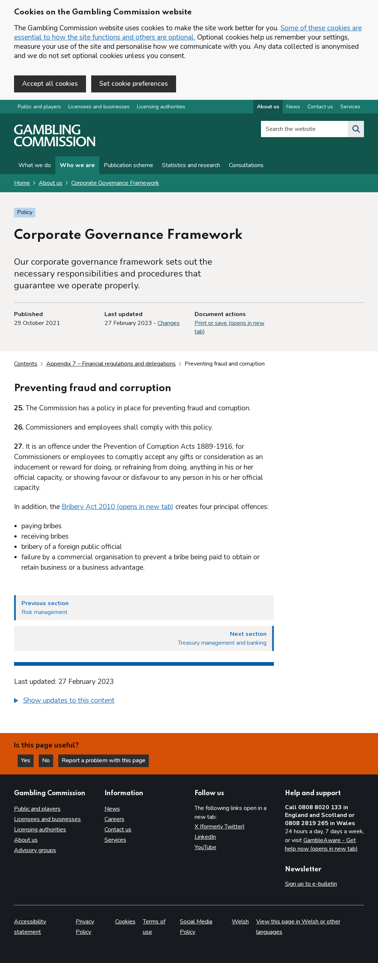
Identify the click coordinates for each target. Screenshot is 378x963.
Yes (27, 760)
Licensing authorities (161, 106)
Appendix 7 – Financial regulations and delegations (111, 364)
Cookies (125, 922)
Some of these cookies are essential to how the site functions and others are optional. (188, 32)
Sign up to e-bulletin (311, 884)
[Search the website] (356, 129)
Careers (114, 819)
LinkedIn (205, 837)
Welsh (240, 922)
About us (268, 106)
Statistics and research (191, 165)
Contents (25, 364)
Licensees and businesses (99, 106)
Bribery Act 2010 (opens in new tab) (117, 507)
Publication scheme (128, 165)
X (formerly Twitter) (220, 827)
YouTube (205, 847)
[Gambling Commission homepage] (54, 144)
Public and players (39, 106)
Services (350, 106)
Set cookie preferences (133, 83)
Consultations (246, 165)
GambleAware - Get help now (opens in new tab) (321, 844)
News (293, 106)
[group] (144, 701)
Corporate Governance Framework (115, 183)
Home (22, 183)
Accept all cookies (50, 83)
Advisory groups (35, 850)
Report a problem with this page (103, 760)
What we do (34, 165)
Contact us (320, 106)
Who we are (77, 165)
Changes (169, 323)
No (47, 760)
